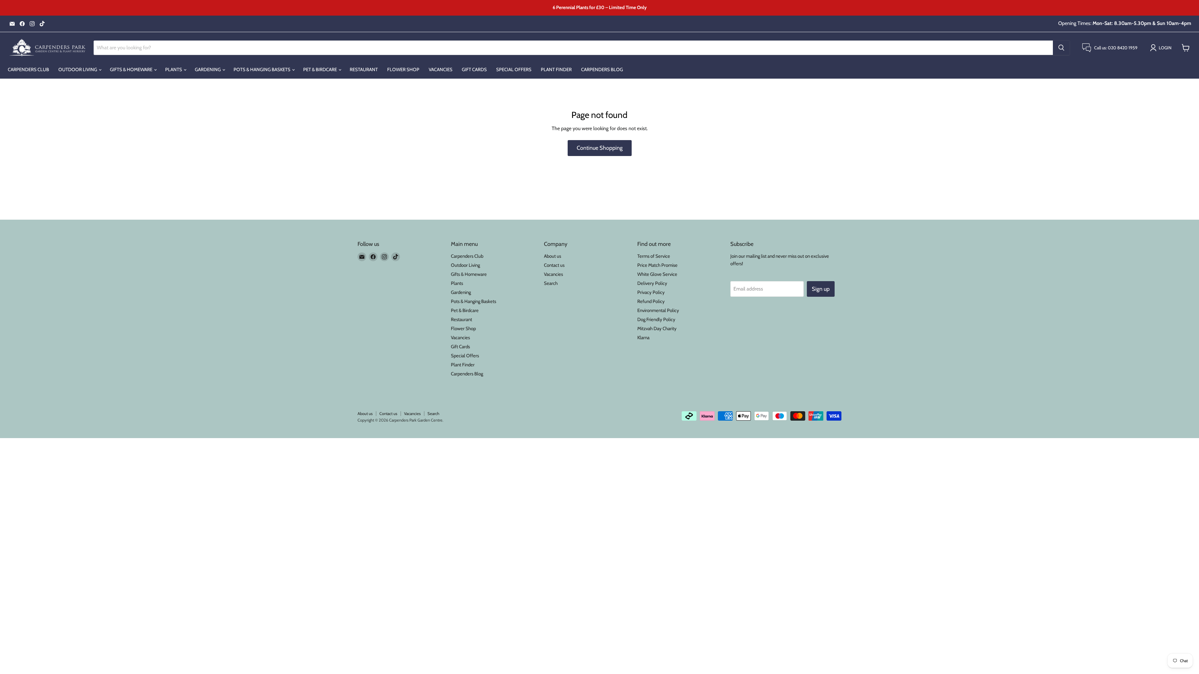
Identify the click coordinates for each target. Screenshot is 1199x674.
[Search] (1061, 48)
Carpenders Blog (602, 69)
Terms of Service (653, 256)
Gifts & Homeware (131, 69)
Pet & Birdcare (320, 69)
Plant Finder (556, 69)
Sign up (821, 289)
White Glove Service (657, 274)
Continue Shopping (600, 147)
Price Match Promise (657, 265)
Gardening (208, 69)
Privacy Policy (651, 292)
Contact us (554, 265)
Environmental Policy (658, 310)
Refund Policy (651, 301)
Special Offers (513, 69)
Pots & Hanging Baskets (262, 69)
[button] (1162, 47)
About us (552, 256)
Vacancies (440, 69)
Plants (174, 69)
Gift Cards (474, 69)
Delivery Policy (652, 283)
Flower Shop (403, 69)
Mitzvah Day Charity (657, 328)
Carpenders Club (28, 69)
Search (551, 283)
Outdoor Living (78, 69)
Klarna (643, 337)
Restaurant (364, 69)
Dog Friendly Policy (656, 319)
